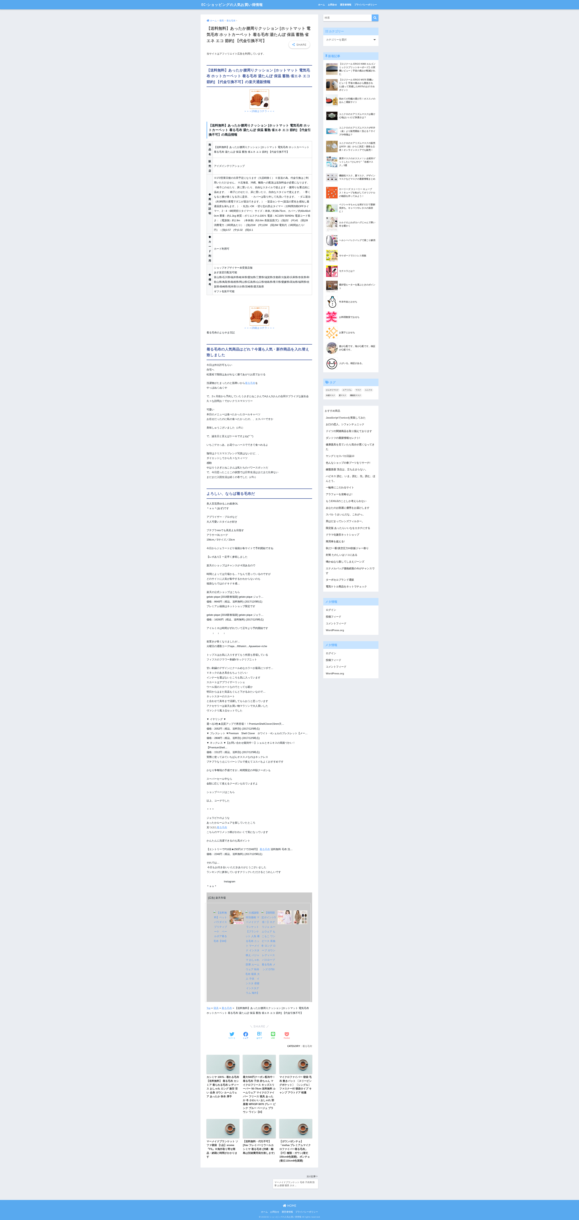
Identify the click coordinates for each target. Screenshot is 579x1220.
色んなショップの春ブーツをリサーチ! (348, 462)
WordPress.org (335, 630)
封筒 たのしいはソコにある (341, 554)
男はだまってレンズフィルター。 (345, 521)
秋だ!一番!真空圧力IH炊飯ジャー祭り (347, 548)
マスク (358, 390)
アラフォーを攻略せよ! (339, 494)
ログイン (331, 609)
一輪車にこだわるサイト (340, 487)
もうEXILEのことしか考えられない (346, 501)
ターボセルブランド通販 (340, 579)
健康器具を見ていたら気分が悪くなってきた (350, 447)
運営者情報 (345, 4)
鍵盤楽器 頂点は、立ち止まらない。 (347, 469)
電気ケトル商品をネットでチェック (346, 586)
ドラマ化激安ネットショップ (342, 534)
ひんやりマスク (332, 390)
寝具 (216, 1008)
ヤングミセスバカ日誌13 (340, 456)
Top (208, 1008)
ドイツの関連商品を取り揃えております (349, 431)
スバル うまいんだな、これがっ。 (345, 514)
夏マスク (342, 395)
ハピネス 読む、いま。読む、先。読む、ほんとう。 (350, 478)
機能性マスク (355, 395)
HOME (291, 1205)
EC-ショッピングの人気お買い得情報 (232, 4)
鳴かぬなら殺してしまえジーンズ (345, 561)
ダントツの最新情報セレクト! (343, 438)
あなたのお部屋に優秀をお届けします (347, 507)
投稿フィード (333, 616)
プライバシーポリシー (365, 4)
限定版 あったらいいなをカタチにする (348, 528)
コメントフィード (336, 623)
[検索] (375, 17)
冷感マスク (330, 395)
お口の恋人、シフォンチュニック (345, 424)
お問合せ (332, 4)
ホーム (321, 4)
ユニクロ (368, 390)
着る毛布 (250, 383)
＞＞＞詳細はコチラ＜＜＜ (259, 111)
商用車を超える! (335, 541)
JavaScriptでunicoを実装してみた (346, 417)
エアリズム (347, 390)
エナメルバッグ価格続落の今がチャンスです (350, 571)
